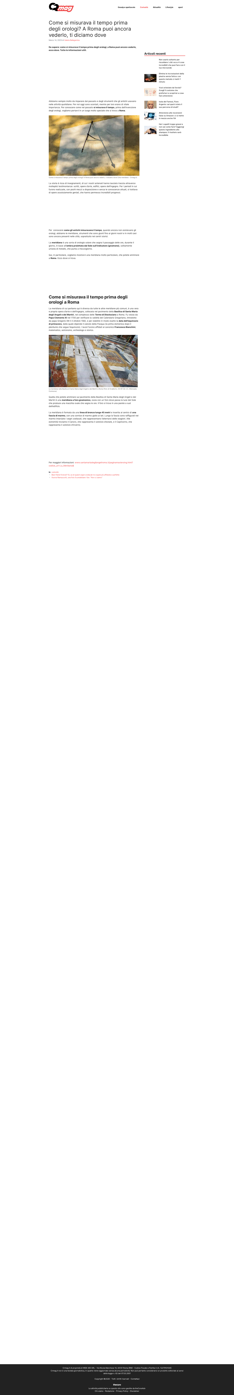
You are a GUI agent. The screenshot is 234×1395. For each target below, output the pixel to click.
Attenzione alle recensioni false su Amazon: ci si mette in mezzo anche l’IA (171, 115)
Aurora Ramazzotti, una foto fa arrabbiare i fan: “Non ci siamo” (77, 477)
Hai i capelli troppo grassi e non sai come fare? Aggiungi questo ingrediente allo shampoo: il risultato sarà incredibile (171, 129)
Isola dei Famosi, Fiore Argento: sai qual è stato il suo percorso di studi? (170, 104)
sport (180, 7)
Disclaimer (134, 1391)
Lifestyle (169, 7)
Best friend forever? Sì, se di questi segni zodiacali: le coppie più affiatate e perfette (85, 475)
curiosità (55, 472)
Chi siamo (99, 1391)
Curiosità (144, 7)
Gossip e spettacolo (126, 7)
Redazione (109, 1391)
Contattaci (135, 1379)
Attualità (157, 7)
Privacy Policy (122, 1391)
